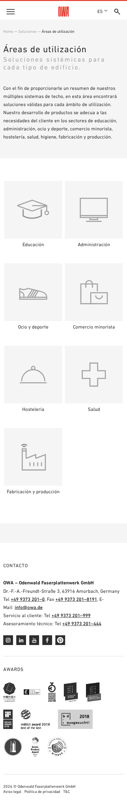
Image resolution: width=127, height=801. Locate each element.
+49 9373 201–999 (71, 615)
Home (8, 31)
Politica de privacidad (42, 791)
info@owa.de (29, 607)
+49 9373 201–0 (28, 599)
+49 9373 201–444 (81, 623)
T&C (66, 791)
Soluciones (27, 31)
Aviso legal (12, 791)
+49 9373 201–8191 (76, 599)
